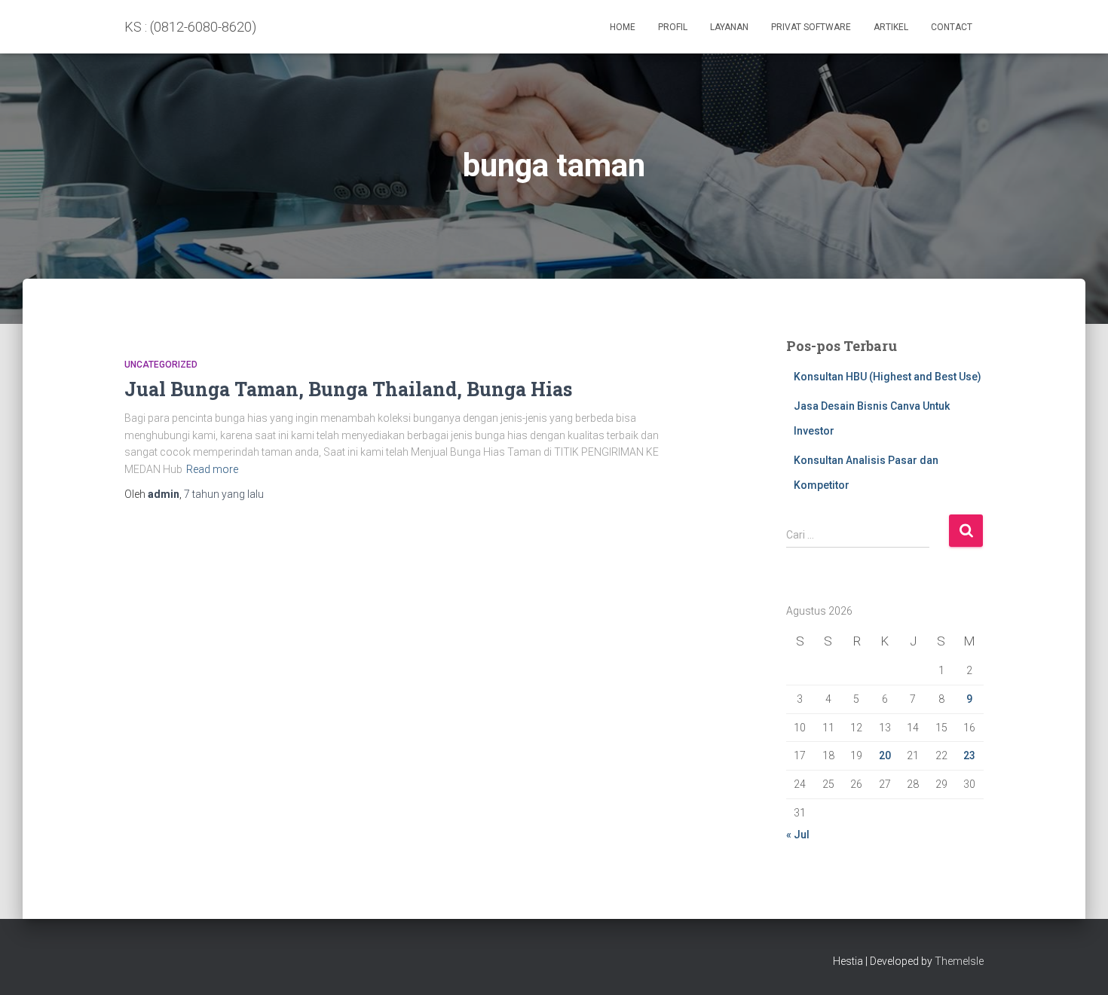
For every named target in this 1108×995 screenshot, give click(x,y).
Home (622, 27)
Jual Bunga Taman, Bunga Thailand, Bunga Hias (348, 389)
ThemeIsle (959, 961)
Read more (212, 469)
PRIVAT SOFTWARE (811, 27)
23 (969, 755)
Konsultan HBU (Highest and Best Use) (887, 377)
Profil (672, 27)
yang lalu (224, 494)
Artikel (891, 27)
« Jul (798, 835)
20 (885, 755)
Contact (951, 27)
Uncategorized (160, 364)
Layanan (729, 27)
